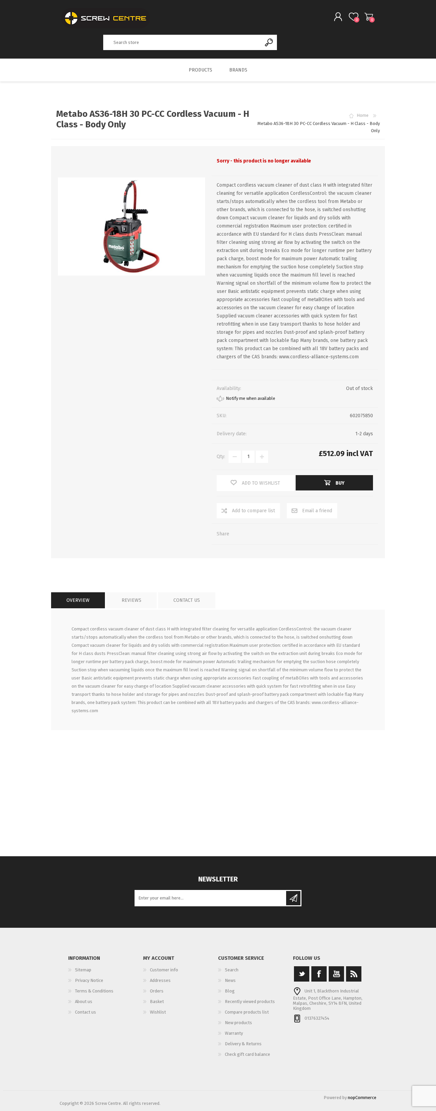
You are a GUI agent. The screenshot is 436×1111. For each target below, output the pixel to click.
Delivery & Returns (243, 1043)
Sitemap (83, 969)
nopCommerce (362, 1097)
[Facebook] (319, 974)
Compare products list (247, 1012)
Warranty (234, 1033)
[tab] (78, 600)
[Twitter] (301, 974)
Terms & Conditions (94, 990)
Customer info (164, 969)
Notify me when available (250, 398)
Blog (230, 990)
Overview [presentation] (78, 600)
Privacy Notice (89, 980)
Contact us (85, 1012)
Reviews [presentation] (131, 600)
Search (269, 42)
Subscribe (293, 898)
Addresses (160, 980)
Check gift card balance (247, 1054)
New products (238, 1022)
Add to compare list (253, 511)
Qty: (221, 456)
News (230, 980)
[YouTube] (336, 974)
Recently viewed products (250, 1001)
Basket (368, 16)
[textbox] (182, 42)
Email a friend (317, 511)
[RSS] (353, 974)
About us (83, 1001)
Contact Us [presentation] (186, 600)
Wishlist (158, 1012)
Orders (157, 990)
